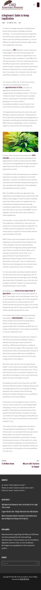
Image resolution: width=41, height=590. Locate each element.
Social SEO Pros (24, 579)
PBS (14, 50)
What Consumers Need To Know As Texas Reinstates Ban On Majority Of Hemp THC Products (19, 517)
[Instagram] (15, 585)
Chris (3, 23)
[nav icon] (38, 5)
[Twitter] (7, 585)
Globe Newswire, (17, 318)
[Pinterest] (19, 585)
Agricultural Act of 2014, (14, 87)
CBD (19, 23)
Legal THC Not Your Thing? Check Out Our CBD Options (20, 512)
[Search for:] (20, 563)
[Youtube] (11, 585)
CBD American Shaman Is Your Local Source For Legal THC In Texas (20, 506)
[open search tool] (34, 5)
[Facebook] (3, 585)
